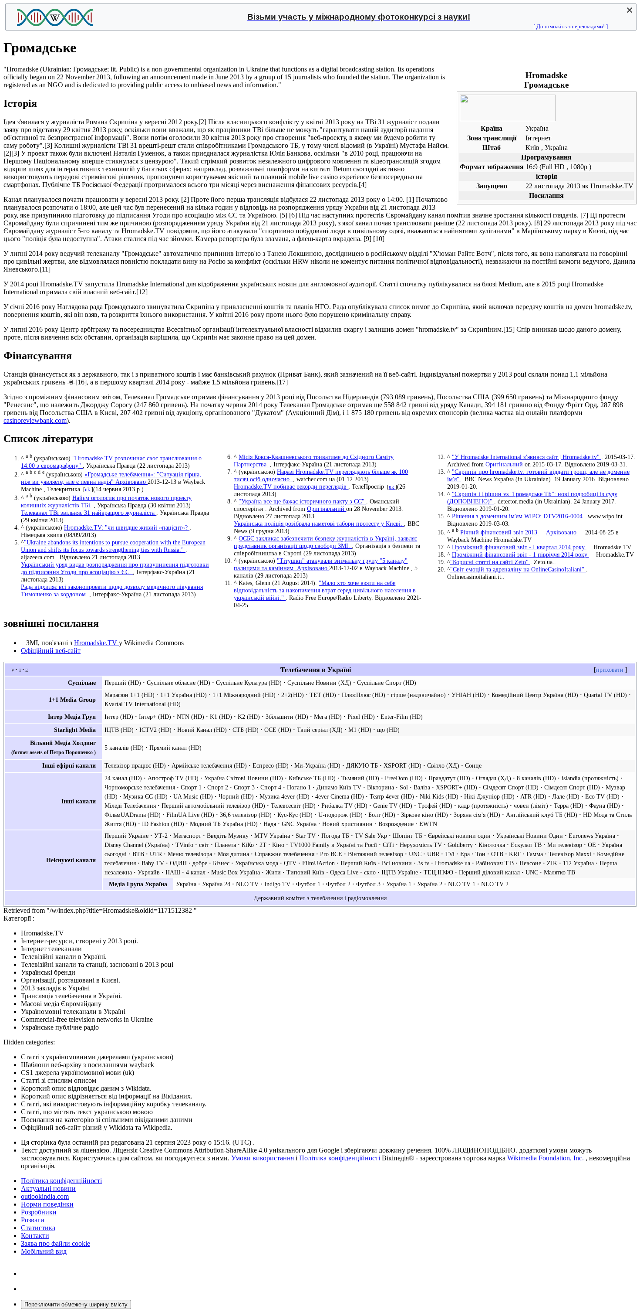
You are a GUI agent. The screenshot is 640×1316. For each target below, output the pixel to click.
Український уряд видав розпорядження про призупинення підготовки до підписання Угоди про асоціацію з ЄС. (115, 568)
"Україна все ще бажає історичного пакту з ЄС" (302, 501)
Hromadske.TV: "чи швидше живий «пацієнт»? (126, 527)
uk (88, 489)
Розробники (39, 1212)
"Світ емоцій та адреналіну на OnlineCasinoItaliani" (518, 569)
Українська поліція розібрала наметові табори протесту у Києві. (319, 523)
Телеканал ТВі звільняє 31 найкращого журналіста (88, 512)
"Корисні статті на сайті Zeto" (490, 561)
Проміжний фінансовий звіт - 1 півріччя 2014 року (520, 554)
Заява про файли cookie (55, 1243)
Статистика (38, 1227)
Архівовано (131, 481)
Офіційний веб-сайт (51, 650)
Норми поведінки (47, 1204)
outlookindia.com (45, 1196)
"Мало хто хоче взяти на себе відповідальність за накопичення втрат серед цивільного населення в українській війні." (325, 590)
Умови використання (263, 1158)
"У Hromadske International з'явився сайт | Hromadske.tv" (526, 456)
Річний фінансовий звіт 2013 (499, 532)
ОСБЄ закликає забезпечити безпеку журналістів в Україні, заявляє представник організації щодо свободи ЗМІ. (325, 542)
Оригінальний (326, 508)
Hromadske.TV (96, 642)
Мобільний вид (44, 1251)
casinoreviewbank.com (35, 420)
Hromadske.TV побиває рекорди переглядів (291, 486)
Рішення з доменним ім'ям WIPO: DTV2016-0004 (518, 516)
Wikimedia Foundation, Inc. (546, 1158)
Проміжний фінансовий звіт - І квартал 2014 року (519, 547)
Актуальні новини (48, 1188)
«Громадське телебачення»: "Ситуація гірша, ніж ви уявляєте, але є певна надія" (111, 478)
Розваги (32, 1220)
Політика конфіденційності (340, 1158)
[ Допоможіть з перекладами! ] (570, 27)
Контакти (35, 1235)
